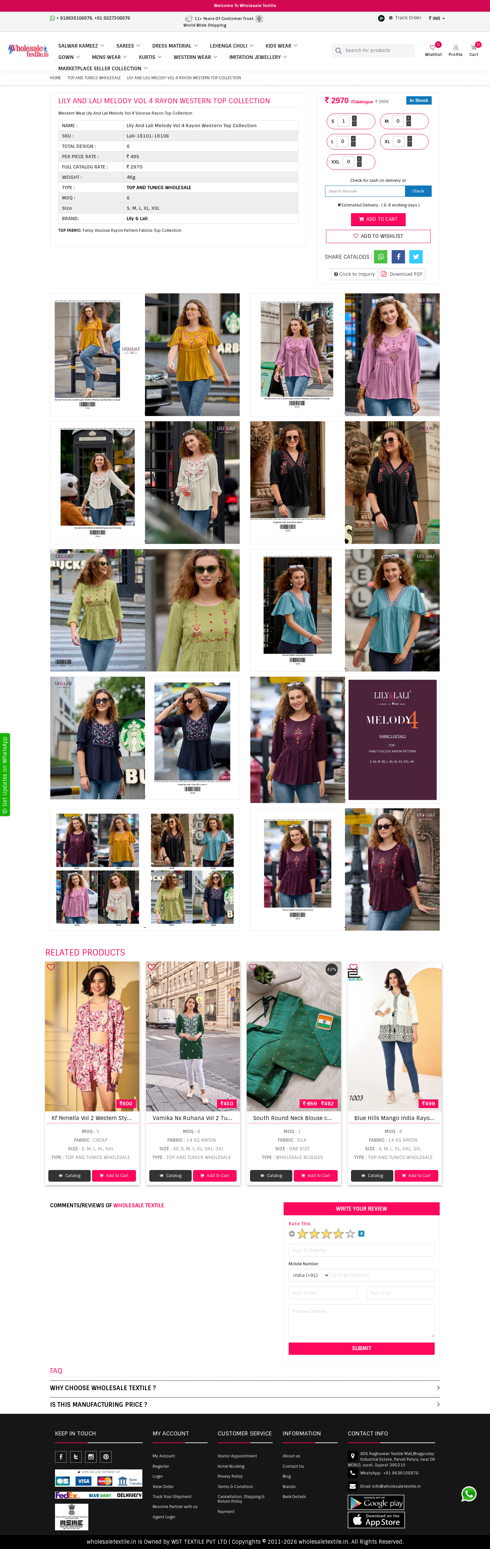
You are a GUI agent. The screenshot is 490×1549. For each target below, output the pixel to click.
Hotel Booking (231, 1466)
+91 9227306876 (112, 18)
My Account (164, 1456)
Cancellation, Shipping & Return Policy (241, 1499)
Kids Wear (278, 46)
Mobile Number (303, 1264)
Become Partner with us (175, 1506)
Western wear (192, 57)
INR (436, 18)
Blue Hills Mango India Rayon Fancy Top (408, 1118)
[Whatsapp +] (380, 256)
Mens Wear (106, 57)
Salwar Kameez (78, 46)
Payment (226, 1511)
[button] (456, 51)
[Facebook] (398, 256)
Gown (66, 57)
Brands (289, 1486)
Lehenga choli (228, 46)
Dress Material (172, 46)
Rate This (300, 1223)
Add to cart (381, 219)
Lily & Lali (137, 218)
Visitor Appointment (237, 1456)
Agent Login (164, 1517)
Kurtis (147, 57)
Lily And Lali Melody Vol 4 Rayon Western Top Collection (184, 78)
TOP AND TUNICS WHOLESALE (94, 78)
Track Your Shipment (172, 1496)
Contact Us (293, 1466)
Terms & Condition (235, 1486)
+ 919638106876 (74, 18)
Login (158, 1476)
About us (291, 1456)
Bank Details (294, 1496)
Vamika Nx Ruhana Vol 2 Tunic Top (200, 1118)
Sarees (125, 46)
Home (55, 78)
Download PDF (405, 274)
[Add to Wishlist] (51, 967)
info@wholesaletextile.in (396, 1486)
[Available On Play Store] (381, 18)
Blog (287, 1476)
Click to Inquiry (356, 274)
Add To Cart (116, 1175)
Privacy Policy (230, 1476)
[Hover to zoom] (145, 354)
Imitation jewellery (255, 57)
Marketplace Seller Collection (99, 68)
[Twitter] (416, 256)
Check (418, 191)
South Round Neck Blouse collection (302, 1118)
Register (161, 1466)
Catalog (72, 1175)
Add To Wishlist (381, 236)
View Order (163, 1486)
